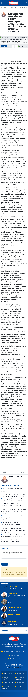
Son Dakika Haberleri (6, 687)
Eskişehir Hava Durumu (19, 674)
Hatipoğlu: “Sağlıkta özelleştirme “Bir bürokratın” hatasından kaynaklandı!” (17, 589)
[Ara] (26, 3)
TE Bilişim (18, 695)
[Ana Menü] (1, 3)
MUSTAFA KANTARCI (14, 31)
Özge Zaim (13, 586)
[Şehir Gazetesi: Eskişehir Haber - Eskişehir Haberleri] (13, 3)
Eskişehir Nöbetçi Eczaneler (7, 674)
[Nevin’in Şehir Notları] (4, 609)
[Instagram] (11, 664)
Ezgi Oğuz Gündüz (14, 614)
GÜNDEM (4, 8)
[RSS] (22, 664)
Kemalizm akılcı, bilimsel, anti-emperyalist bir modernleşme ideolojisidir (11, 541)
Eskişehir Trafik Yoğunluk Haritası (19, 678)
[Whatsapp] (19, 664)
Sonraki (23, 472)
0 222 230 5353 (15, 656)
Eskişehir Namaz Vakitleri (7, 678)
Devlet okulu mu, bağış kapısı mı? (17, 616)
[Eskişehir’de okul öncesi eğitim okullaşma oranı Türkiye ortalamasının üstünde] (14, 38)
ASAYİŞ (11, 8)
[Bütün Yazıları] (26, 485)
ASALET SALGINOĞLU (14, 601)
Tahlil (9, 603)
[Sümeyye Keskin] (4, 623)
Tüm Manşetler (20, 682)
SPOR (17, 8)
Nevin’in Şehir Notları (15, 607)
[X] (9, 664)
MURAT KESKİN (12, 593)
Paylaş (4, 46)
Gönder (4, 564)
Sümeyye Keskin (13, 621)
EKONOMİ (23, 8)
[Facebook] (6, 664)
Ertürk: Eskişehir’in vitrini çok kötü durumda (17, 609)
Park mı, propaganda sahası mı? (16, 595)
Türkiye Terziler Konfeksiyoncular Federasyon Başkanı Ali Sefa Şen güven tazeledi (13, 530)
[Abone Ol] (22, 46)
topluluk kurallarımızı (16, 569)
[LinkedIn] (14, 664)
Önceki (4, 472)
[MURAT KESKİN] (4, 595)
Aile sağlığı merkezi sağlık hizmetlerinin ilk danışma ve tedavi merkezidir (11, 505)
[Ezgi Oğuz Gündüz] (4, 616)
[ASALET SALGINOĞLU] (4, 602)
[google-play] (17, 668)
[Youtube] (17, 664)
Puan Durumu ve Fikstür (7, 683)
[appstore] (9, 668)
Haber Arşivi (19, 686)
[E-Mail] (9, 34)
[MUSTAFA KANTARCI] (3, 14)
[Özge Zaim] (5, 586)
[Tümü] (26, 583)
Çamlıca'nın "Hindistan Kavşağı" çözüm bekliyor (15, 623)
